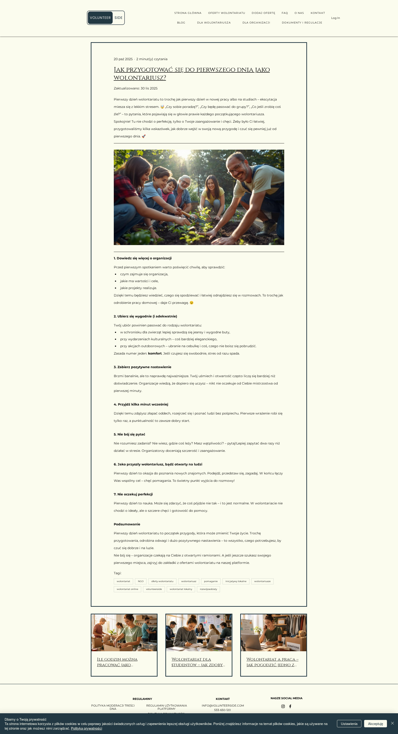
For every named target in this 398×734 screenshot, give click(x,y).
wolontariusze (262, 581)
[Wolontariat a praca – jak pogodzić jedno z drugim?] (273, 632)
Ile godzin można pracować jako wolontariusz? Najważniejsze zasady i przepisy (122, 662)
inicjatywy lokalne (235, 581)
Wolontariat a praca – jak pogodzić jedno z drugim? (272, 662)
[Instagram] (283, 706)
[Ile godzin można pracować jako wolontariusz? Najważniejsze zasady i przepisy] (124, 632)
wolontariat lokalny (181, 589)
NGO (140, 581)
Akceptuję (375, 723)
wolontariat (123, 581)
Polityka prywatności (86, 728)
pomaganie (211, 581)
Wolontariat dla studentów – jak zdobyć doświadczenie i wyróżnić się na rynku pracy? (199, 662)
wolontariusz (188, 581)
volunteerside (154, 589)
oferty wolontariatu (162, 581)
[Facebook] (290, 706)
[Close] (392, 724)
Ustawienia (349, 723)
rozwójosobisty (208, 589)
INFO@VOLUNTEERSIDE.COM (223, 705)
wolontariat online (127, 589)
